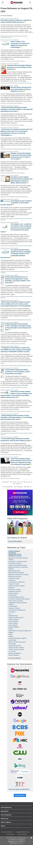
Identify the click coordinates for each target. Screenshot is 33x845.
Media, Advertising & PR (15, 617)
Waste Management (14, 653)
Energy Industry (13, 593)
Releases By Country (14, 554)
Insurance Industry (14, 608)
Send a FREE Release (15, 541)
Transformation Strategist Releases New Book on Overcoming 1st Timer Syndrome (19, 67)
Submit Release (20, 795)
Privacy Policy (10, 834)
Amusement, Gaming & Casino (17, 561)
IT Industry (11, 612)
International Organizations (16, 610)
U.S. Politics (12, 651)
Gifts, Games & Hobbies (15, 601)
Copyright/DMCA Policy (22, 832)
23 (22, 482)
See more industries (14, 658)
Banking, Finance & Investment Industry (19, 196)
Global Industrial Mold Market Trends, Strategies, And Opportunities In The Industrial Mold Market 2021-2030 (16, 109)
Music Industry (13, 625)
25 (27, 482)
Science (10, 636)
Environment (12, 595)
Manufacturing (12, 615)
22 (19, 482)
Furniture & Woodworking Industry (19, 599)
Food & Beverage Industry (15, 454)
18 (10, 482)
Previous (6, 482)
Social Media (12, 640)
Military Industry (13, 619)
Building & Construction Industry (17, 172)
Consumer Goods (14, 387)
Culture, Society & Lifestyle (16, 36)
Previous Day (8, 486)
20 (15, 482)
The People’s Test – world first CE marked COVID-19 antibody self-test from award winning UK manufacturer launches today (16, 228)
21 (17, 482)
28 (14, 484)
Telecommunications (14, 646)
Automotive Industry (14, 61)
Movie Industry (13, 623)
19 (12, 482)
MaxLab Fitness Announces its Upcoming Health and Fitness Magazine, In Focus (21, 89)
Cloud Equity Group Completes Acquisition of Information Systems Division (16, 202)
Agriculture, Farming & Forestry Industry (19, 271)
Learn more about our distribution (18, 789)
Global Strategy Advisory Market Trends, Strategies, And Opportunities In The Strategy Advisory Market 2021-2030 (16, 417)
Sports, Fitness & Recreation (16, 103)
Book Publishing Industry (16, 83)
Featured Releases (14, 551)
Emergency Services (14, 591)
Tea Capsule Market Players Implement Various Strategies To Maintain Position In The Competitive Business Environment (16, 253)
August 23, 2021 (10, 18)
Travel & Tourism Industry (16, 649)
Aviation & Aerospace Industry (17, 565)
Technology (12, 644)
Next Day (27, 486)
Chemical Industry (14, 125)
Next (17, 484)
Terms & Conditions (7, 832)
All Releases (12, 552)
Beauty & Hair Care (14, 571)
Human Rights (12, 606)
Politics (10, 629)
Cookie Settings (22, 834)
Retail (10, 634)
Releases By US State (15, 556)
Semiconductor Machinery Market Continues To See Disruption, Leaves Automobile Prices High (17, 371)
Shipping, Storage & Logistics (17, 638)
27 (31, 482)
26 (29, 482)
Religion (11, 632)
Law (9, 614)
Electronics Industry (22, 387)
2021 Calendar (18, 486)
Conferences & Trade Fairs (16, 582)
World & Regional (13, 655)
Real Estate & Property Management (19, 630)
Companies (22, 61)
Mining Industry (13, 621)
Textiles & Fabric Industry (16, 647)
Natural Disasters (13, 627)
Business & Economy (26, 83)
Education (11, 587)
